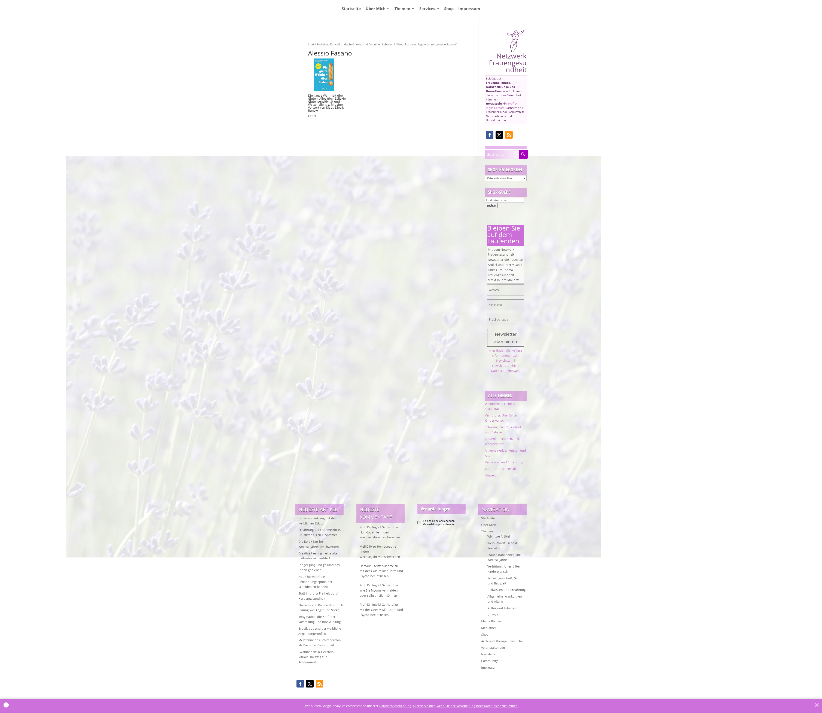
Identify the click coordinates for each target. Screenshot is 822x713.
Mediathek (488, 628)
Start (311, 44)
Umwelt (490, 475)
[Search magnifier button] (523, 154)
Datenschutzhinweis (505, 371)
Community (489, 661)
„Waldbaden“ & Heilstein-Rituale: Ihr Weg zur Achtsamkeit (316, 657)
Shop (449, 9)
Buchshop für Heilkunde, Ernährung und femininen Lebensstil (356, 44)
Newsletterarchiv (504, 366)
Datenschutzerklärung (395, 706)
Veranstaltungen (493, 648)
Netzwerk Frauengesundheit (508, 62)
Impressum (469, 9)
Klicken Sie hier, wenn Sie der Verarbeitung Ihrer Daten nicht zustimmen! (465, 706)
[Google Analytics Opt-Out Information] (6, 706)
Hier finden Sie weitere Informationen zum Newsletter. (505, 355)
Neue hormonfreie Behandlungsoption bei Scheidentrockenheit (315, 582)
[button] (489, 135)
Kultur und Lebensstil (500, 469)
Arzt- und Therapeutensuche (502, 641)
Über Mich (376, 9)
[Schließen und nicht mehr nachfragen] (817, 706)
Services (427, 9)
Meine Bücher (491, 621)
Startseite (351, 9)
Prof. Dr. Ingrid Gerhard (502, 106)
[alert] (441, 522)
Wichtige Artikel (498, 536)
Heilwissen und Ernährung (504, 462)
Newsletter (489, 654)
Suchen (491, 205)
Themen (402, 9)
